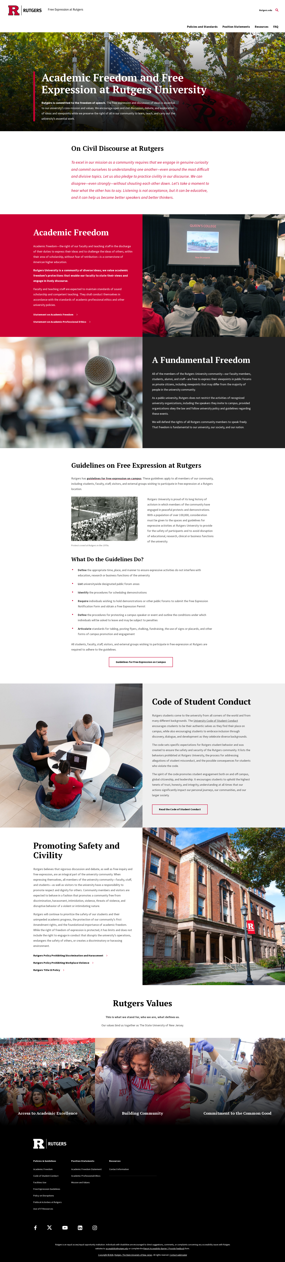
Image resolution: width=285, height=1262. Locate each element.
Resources (261, 27)
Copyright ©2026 (105, 1255)
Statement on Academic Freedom (53, 314)
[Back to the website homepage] (25, 10)
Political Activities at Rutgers (47, 1202)
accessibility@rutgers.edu (117, 1248)
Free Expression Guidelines (46, 1189)
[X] (49, 1228)
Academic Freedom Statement (86, 1169)
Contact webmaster (178, 1255)
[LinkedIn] (80, 1228)
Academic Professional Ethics (85, 1175)
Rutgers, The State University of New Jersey (133, 1255)
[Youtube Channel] (65, 1228)
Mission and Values (80, 1182)
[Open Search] (276, 10)
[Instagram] (95, 1228)
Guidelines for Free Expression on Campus (141, 662)
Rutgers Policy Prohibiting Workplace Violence (61, 962)
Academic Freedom (43, 1169)
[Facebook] (35, 1228)
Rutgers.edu (265, 10)
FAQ (275, 27)
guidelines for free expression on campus (114, 478)
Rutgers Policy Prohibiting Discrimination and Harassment (68, 955)
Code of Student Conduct (45, 1175)
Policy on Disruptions (43, 1195)
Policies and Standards (202, 27)
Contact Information (119, 1169)
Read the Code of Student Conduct (180, 809)
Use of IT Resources (43, 1208)
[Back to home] (49, 1144)
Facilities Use (39, 1182)
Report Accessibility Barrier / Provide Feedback (163, 1248)
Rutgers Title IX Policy (46, 970)
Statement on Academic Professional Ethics (59, 321)
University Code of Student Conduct (215, 721)
